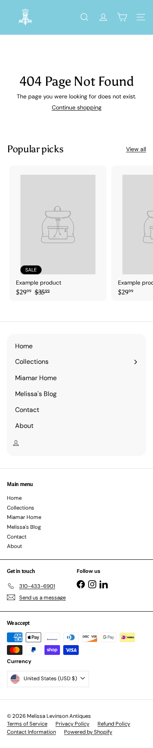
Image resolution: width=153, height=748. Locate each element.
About (14, 546)
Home (14, 497)
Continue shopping (77, 107)
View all (136, 149)
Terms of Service (27, 723)
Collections (20, 507)
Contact (17, 536)
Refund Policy (114, 723)
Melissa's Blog (24, 526)
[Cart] (122, 17)
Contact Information (31, 731)
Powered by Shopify (88, 731)
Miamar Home (24, 517)
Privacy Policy (72, 723)
